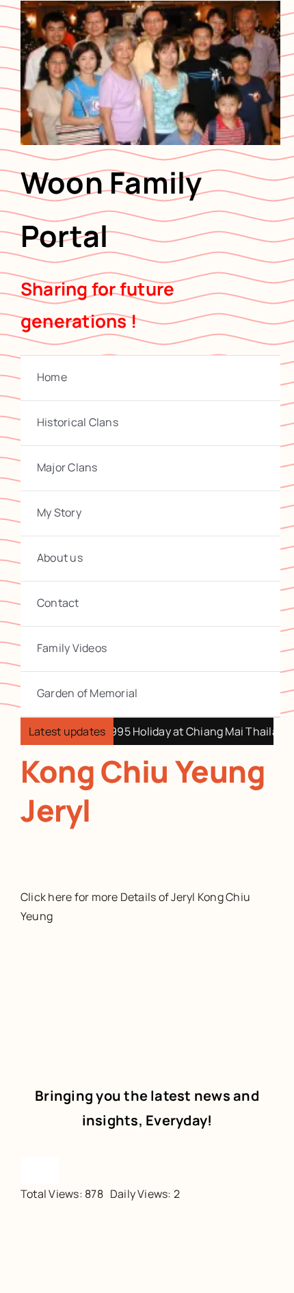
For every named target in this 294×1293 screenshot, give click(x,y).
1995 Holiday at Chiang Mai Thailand (185, 731)
